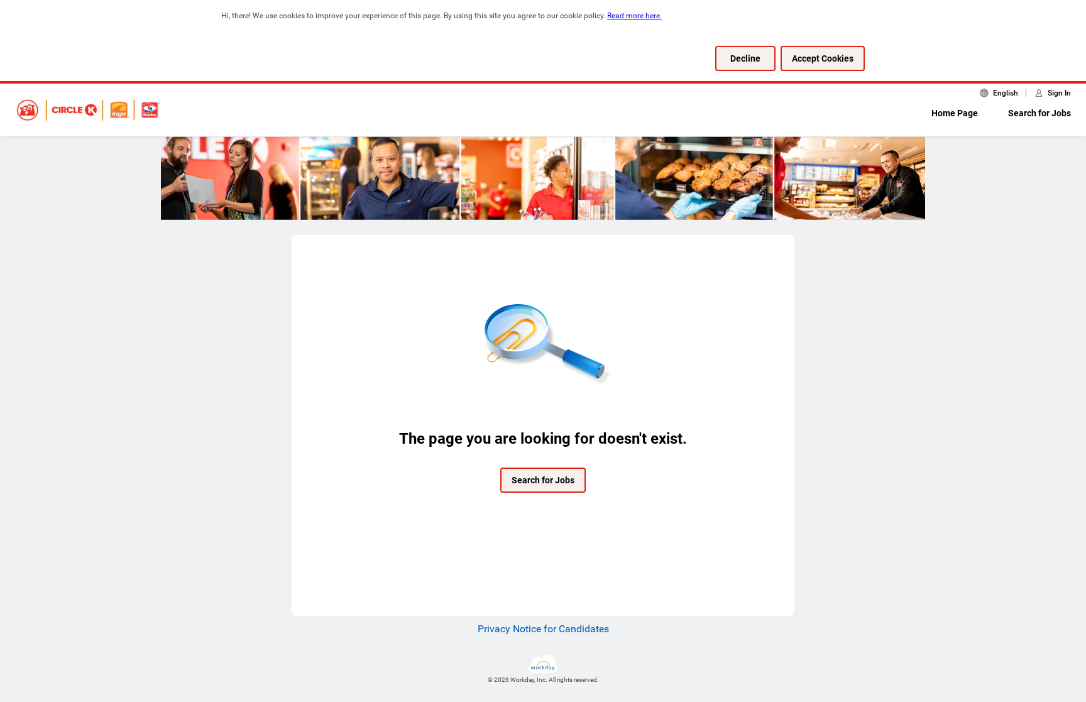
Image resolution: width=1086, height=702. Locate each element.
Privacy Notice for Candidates (543, 629)
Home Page (954, 113)
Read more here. (634, 15)
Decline (745, 58)
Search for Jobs (1039, 113)
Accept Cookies (822, 58)
